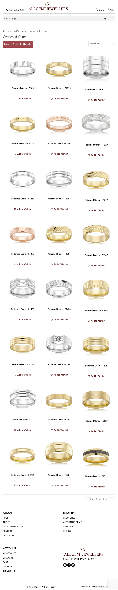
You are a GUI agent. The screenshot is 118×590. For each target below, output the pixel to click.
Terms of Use (10, 571)
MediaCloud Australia (106, 587)
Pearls (67, 531)
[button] (22, 99)
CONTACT (7, 531)
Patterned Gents (34, 31)
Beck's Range (19, 31)
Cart (113, 10)
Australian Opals (72, 522)
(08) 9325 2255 (17, 10)
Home (8, 31)
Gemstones (69, 518)
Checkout (8, 558)
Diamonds (68, 527)
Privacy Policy (86, 559)
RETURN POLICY (10, 535)
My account (9, 553)
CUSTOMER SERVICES (13, 527)
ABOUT (6, 522)
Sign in (101, 10)
